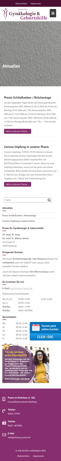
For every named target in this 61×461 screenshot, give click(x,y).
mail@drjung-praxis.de (21, 288)
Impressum (36, 3)
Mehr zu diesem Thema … (17, 131)
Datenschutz (21, 3)
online (40, 262)
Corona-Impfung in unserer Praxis (26, 147)
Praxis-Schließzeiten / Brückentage (27, 97)
